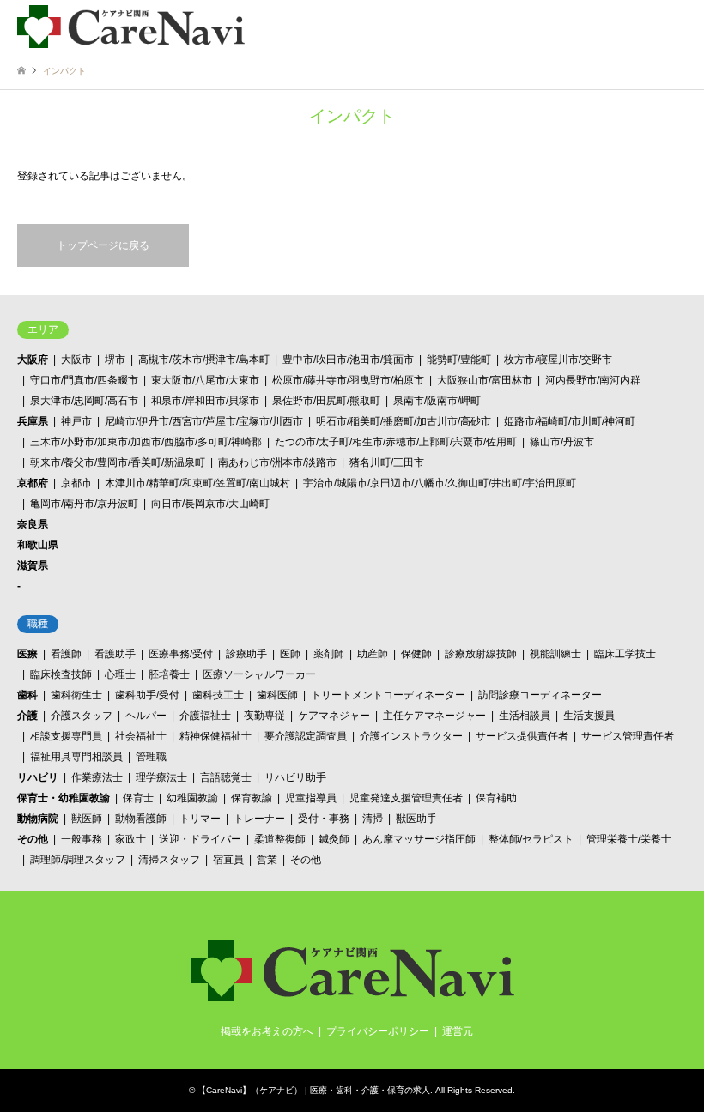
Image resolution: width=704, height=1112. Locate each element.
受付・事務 (323, 819)
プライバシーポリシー (377, 1031)
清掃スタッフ (169, 860)
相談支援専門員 (66, 736)
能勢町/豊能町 (459, 360)
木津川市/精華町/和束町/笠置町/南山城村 (197, 483)
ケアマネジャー (334, 716)
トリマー (200, 819)
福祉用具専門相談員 (76, 757)
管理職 (151, 757)
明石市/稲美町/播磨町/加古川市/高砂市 (403, 421)
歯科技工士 (218, 695)
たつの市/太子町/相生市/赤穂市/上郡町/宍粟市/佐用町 (396, 442)
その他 (32, 839)
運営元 (457, 1031)
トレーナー (259, 819)
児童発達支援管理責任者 (406, 798)
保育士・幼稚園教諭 (63, 798)
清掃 (372, 819)
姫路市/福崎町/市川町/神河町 (569, 421)
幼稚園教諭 (192, 798)
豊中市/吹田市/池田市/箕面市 (348, 360)
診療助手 (246, 654)
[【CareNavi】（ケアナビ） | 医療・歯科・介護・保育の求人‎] (131, 26)
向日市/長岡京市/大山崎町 (210, 504)
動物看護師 (141, 819)
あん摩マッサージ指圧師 (419, 839)
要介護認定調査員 (305, 736)
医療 (27, 654)
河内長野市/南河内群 (592, 380)
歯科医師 (277, 695)
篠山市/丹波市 (562, 442)
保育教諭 (251, 798)
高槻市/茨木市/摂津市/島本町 (204, 360)
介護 (27, 716)
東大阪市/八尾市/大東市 (205, 380)
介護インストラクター (411, 736)
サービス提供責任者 (522, 736)
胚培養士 (169, 674)
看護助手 (115, 654)
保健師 (416, 654)
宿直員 (228, 860)
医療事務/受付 (181, 654)
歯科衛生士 (76, 695)
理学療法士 (161, 777)
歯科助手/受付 (147, 695)
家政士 (130, 839)
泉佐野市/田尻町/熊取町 (326, 401)
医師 (290, 654)
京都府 (32, 483)
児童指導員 (311, 798)
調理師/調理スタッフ (77, 860)
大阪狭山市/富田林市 (484, 380)
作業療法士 (97, 777)
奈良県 (32, 524)
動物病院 (37, 819)
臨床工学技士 (625, 654)
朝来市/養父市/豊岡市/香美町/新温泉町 (117, 462)
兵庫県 (32, 421)
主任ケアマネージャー (434, 716)
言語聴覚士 (226, 777)
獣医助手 (416, 819)
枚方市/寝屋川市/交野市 (558, 360)
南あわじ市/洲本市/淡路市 (277, 462)
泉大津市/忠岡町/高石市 (84, 401)
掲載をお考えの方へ (267, 1031)
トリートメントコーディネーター (388, 695)
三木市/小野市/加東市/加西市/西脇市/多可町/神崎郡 (146, 442)
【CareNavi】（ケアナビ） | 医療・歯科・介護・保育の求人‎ (313, 1090)
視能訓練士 (555, 654)
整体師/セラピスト (531, 839)
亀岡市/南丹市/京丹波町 (84, 504)
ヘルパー (146, 716)
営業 (267, 860)
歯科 (27, 695)
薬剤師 (328, 654)
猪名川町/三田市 (386, 462)
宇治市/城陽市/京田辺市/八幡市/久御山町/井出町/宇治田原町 (439, 483)
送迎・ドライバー (200, 839)
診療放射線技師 (481, 654)
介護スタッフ (81, 716)
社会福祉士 (141, 736)
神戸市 (76, 421)
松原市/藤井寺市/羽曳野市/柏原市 (348, 380)
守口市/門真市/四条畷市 (84, 380)
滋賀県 (32, 565)
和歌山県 (37, 545)
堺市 (115, 360)
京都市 (76, 483)
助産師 (372, 654)
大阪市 (76, 360)
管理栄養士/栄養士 (628, 839)
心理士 (120, 674)
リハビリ (37, 777)
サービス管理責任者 (627, 736)
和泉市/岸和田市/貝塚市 (205, 401)
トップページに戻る (103, 245)
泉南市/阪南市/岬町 (437, 401)
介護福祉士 (205, 716)
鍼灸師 (334, 839)
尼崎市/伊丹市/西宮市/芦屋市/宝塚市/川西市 (204, 421)
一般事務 (81, 839)
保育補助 (496, 798)
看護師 (66, 654)
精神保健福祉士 (215, 736)
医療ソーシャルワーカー (259, 674)
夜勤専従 (264, 716)
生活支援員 (589, 716)
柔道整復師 (280, 839)
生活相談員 (524, 716)
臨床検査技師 (61, 674)
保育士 (138, 798)
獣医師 (86, 819)
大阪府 (32, 360)
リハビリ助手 (295, 777)
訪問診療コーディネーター (540, 695)
